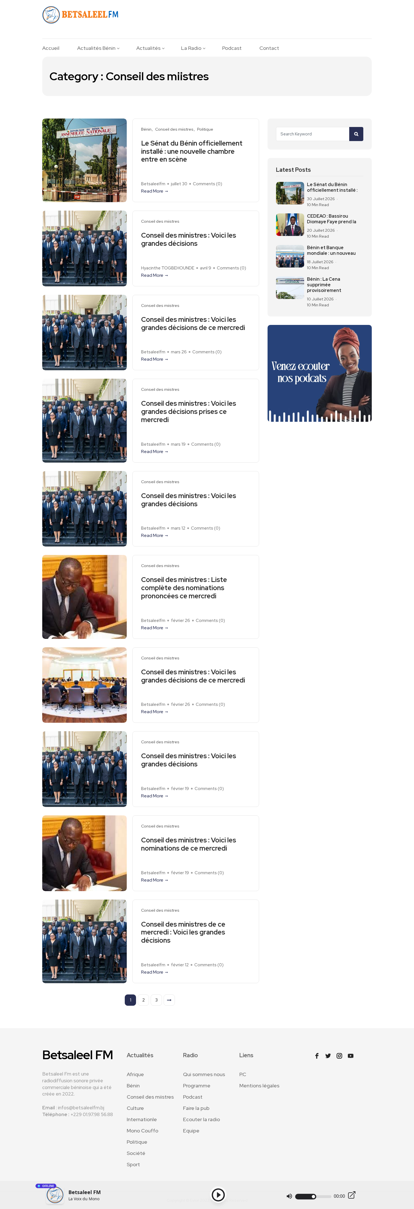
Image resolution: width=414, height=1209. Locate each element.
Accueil (50, 48)
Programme (196, 1085)
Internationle (142, 1119)
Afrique (135, 1074)
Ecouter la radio (201, 1119)
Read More (152, 191)
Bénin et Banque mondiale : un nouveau (331, 250)
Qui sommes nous (204, 1074)
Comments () (207, 184)
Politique (205, 129)
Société (136, 1153)
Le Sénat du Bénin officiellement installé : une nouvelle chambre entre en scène (191, 151)
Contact (269, 48)
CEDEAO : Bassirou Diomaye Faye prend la (331, 219)
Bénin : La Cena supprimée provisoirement (324, 284)
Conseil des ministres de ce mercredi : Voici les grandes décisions (183, 932)
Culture (135, 1108)
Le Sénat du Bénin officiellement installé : (332, 187)
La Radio (191, 48)
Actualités (148, 48)
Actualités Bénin (96, 48)
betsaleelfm (153, 184)
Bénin (146, 129)
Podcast (232, 48)
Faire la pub (196, 1108)
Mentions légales (259, 1085)
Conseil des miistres (174, 129)
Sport (133, 1164)
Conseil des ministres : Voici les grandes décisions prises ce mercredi (188, 412)
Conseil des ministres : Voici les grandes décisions (188, 239)
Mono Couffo (142, 1130)
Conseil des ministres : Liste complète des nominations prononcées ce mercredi (184, 588)
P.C (242, 1074)
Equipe (191, 1130)
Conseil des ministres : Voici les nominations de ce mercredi (188, 844)
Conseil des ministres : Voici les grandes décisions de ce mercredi (193, 324)
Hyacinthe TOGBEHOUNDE (167, 268)
